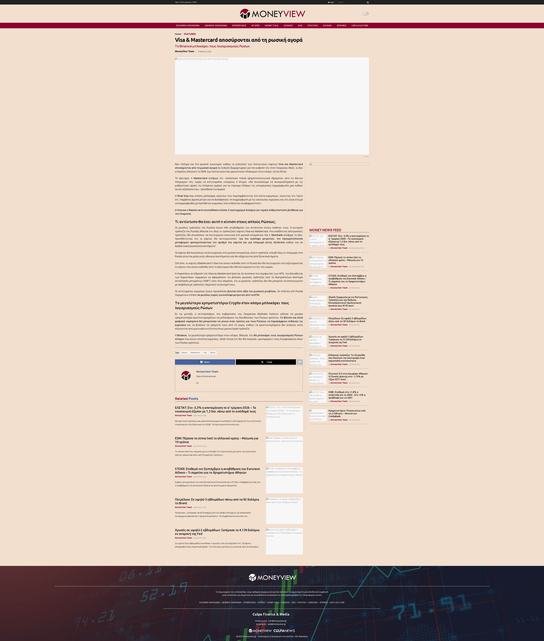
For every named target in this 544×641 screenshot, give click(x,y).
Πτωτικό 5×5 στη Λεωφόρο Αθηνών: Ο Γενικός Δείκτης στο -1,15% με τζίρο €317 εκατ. (348, 376)
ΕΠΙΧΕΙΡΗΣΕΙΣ (239, 25)
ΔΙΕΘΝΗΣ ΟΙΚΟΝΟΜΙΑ (216, 25)
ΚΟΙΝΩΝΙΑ (312, 602)
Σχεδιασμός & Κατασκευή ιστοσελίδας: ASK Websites (283, 636)
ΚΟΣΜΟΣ (288, 25)
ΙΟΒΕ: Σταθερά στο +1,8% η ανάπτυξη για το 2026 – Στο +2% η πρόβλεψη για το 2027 (347, 395)
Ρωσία (212, 353)
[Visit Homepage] (272, 14)
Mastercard (195, 353)
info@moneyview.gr (277, 620)
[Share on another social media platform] (300, 362)
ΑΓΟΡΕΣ (255, 25)
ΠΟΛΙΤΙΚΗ (313, 25)
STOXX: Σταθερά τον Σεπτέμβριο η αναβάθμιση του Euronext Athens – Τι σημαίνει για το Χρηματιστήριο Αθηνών (217, 470)
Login (332, 2)
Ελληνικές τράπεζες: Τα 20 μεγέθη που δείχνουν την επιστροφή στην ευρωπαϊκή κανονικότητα (347, 358)
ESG (300, 25)
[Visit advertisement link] (339, 192)
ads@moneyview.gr (277, 624)
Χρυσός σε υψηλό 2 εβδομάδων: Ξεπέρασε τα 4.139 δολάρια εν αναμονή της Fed (346, 339)
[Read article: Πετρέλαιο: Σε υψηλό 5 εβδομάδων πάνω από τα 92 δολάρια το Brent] (284, 511)
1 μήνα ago (355, 288)
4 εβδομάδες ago (357, 248)
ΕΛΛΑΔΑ (327, 25)
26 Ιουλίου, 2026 (201, 416)
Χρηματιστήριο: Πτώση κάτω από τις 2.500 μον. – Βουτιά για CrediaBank (347, 413)
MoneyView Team (184, 51)
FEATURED (190, 34)
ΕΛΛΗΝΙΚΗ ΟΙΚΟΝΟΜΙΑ (187, 25)
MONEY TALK (272, 25)
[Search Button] (367, 2)
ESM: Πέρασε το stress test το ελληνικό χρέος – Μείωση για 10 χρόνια (346, 260)
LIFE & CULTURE (360, 25)
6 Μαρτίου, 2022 (204, 51)
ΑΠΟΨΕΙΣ (341, 25)
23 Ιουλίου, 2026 (200, 477)
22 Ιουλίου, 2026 (200, 507)
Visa (205, 353)
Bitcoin (185, 353)
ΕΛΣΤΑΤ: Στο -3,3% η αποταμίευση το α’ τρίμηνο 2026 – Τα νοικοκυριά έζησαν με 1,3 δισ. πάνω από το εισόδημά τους (215, 409)
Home (178, 34)
